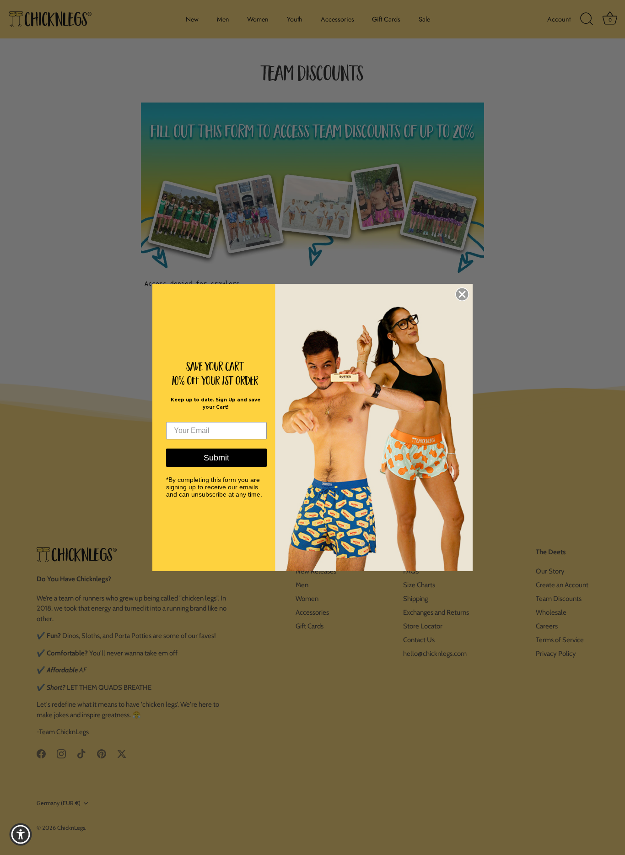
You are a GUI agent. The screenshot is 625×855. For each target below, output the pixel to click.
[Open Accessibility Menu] (20, 834)
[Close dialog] (462, 294)
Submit (216, 457)
